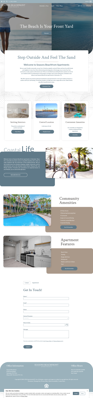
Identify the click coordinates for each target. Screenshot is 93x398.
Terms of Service (57, 341)
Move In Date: (26, 322)
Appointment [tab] (35, 282)
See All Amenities (68, 227)
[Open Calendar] (67, 325)
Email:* (25, 303)
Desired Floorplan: (28, 316)
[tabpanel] (46, 318)
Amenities (75, 135)
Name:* (25, 296)
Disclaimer (30, 381)
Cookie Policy (61, 381)
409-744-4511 (84, 6)
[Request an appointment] (6, 1)
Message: (25, 329)
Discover (46, 33)
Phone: (25, 309)
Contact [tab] (27, 282)
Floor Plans (59, 6)
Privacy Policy (49, 341)
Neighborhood (46, 131)
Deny (82, 393)
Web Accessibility (53, 381)
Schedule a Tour (44, 6)
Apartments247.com (32, 379)
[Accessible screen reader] (1, 1)
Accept (76, 393)
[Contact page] (4, 1)
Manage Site (37, 381)
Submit (28, 347)
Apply (52, 6)
